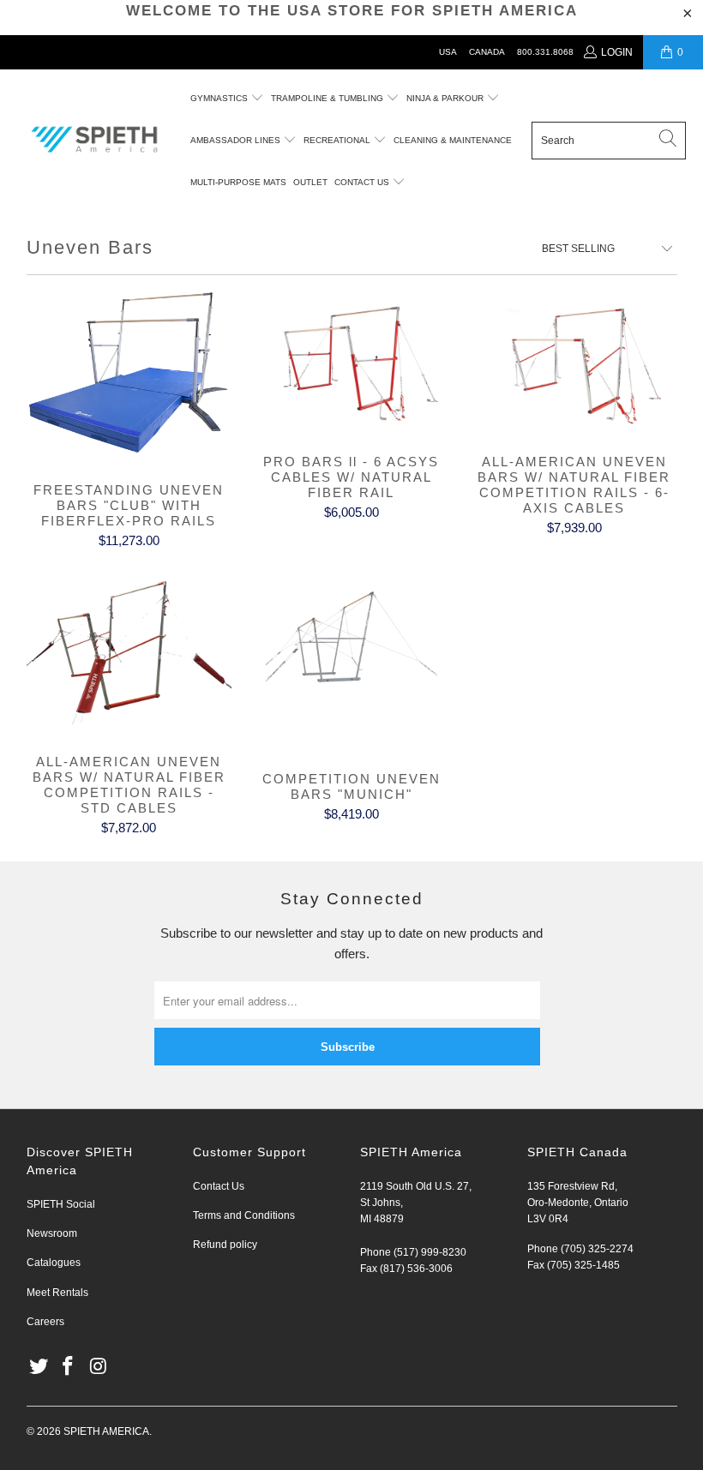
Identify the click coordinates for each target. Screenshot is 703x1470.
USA (448, 52)
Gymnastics (219, 98)
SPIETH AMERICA (106, 1431)
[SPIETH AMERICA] (94, 140)
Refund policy (225, 1245)
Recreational (336, 140)
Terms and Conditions (244, 1215)
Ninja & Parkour (446, 98)
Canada (487, 52)
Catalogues (54, 1263)
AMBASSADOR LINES (236, 140)
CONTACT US (363, 182)
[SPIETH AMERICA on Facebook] (68, 1367)
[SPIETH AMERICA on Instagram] (98, 1367)
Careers (45, 1322)
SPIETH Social (61, 1204)
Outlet (310, 182)
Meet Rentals (57, 1293)
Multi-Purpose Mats (238, 182)
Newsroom (52, 1233)
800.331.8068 (545, 52)
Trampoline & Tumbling (328, 98)
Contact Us (218, 1186)
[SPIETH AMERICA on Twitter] (39, 1367)
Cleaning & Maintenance (453, 140)
